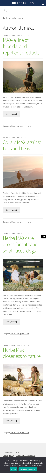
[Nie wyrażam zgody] (43, 465)
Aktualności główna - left (19, 333)
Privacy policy (8, 455)
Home (8, 18)
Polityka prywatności (28, 469)
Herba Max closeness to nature (22, 353)
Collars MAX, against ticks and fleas (22, 145)
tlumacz (26, 35)
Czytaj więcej (11, 114)
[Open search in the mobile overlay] (23, 10)
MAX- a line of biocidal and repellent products (21, 46)
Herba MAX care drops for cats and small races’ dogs (20, 244)
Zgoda (13, 469)
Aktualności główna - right (20, 126)
